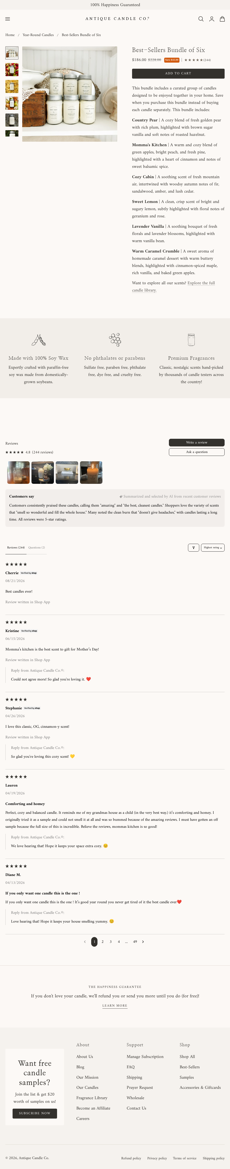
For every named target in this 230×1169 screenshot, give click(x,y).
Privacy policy (157, 1158)
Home (10, 35)
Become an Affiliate (93, 1108)
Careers (82, 1118)
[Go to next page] (144, 942)
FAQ (131, 1067)
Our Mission (87, 1077)
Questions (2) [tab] (36, 547)
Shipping (134, 1077)
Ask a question (197, 452)
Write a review (196, 442)
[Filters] (193, 548)
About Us (84, 1056)
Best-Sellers (190, 1067)
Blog (80, 1067)
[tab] (11, 52)
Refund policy (131, 1158)
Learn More (115, 1006)
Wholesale (135, 1098)
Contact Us (136, 1108)
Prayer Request (140, 1087)
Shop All (187, 1056)
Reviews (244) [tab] (16, 547)
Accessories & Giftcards (200, 1087)
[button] (7, 19)
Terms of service (185, 1158)
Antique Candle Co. (34, 1158)
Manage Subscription (145, 1056)
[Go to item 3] (67, 472)
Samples (187, 1077)
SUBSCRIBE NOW (35, 1113)
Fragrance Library (91, 1098)
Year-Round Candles (38, 35)
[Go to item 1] (18, 472)
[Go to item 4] (91, 472)
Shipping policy (214, 1158)
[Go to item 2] (42, 472)
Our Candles (87, 1087)
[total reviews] (197, 60)
